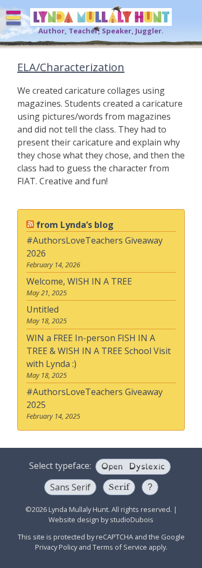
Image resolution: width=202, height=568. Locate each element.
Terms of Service (120, 547)
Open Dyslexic (133, 466)
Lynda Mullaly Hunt (101, 17)
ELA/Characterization (70, 67)
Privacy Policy (56, 547)
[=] (13, 17)
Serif (119, 487)
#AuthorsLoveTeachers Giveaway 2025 (94, 398)
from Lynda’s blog (75, 225)
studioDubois (132, 519)
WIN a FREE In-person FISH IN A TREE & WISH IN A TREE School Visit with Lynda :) (98, 351)
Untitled (42, 309)
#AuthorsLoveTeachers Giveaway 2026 (94, 246)
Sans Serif (70, 487)
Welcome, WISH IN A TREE (79, 281)
